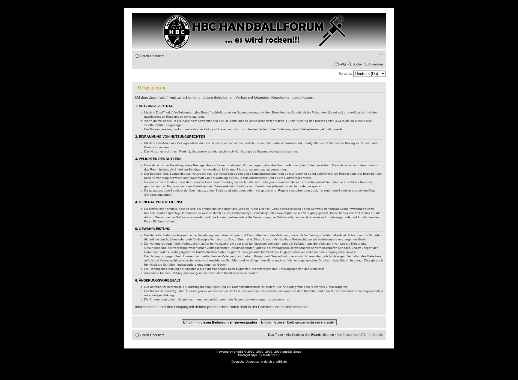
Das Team (275, 334)
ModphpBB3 (271, 355)
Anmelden (375, 64)
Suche (357, 64)
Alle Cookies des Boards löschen (310, 334)
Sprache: (345, 73)
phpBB (238, 351)
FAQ (342, 64)
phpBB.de (280, 361)
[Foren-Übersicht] (158, 24)
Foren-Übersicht (152, 56)
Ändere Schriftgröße (378, 54)
